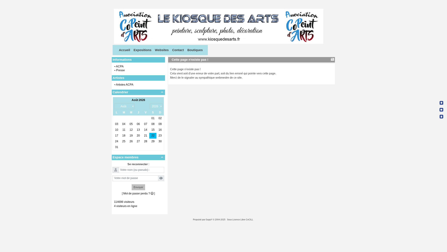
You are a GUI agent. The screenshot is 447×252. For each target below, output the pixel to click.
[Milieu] (441, 110)
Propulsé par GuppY (203, 219)
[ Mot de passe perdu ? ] (138, 193)
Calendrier (138, 92)
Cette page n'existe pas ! (190, 59)
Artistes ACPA (124, 84)
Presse (120, 70)
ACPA (120, 66)
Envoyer (138, 187)
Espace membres (138, 157)
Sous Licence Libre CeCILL (240, 219)
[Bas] (441, 116)
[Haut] (441, 103)
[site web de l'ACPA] (218, 25)
